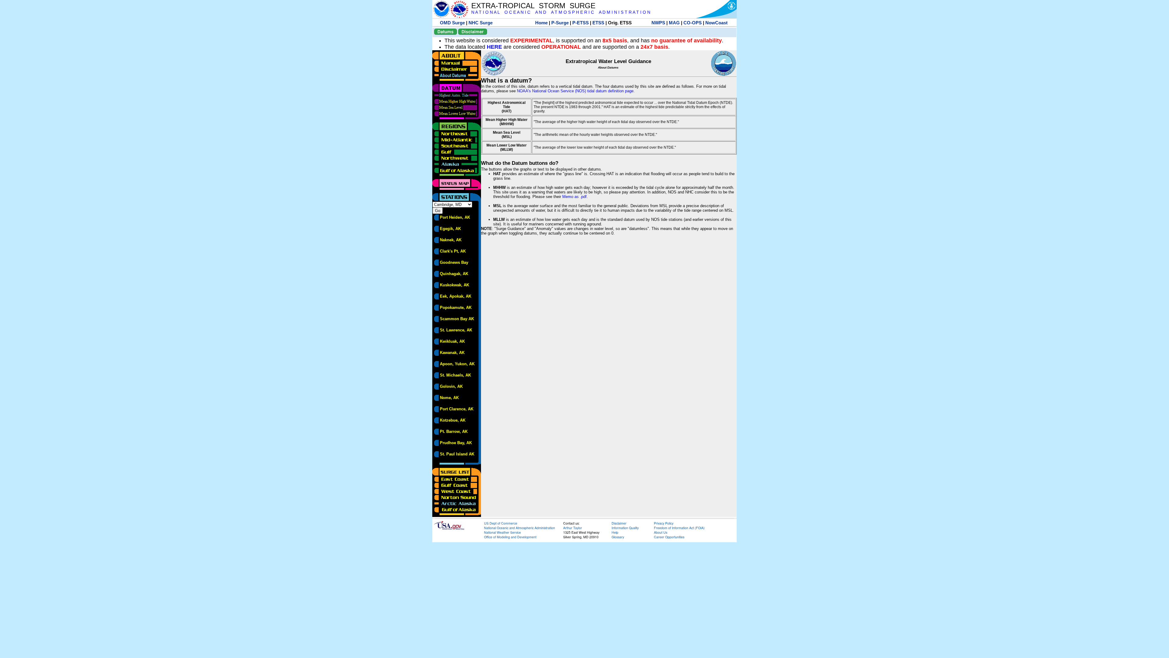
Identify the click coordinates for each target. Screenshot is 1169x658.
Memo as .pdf (574, 196)
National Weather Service (502, 532)
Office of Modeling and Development (510, 537)
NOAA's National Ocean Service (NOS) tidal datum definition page (575, 91)
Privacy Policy (663, 523)
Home (541, 22)
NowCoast (716, 22)
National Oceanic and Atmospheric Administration (519, 527)
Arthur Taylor (572, 527)
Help (615, 532)
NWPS (658, 22)
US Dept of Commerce (500, 523)
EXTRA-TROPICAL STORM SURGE (533, 6)
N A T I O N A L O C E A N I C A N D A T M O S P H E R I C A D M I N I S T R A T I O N (560, 12)
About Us (660, 532)
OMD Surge (452, 22)
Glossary (618, 537)
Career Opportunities (669, 537)
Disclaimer (473, 31)
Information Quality (625, 527)
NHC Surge (481, 22)
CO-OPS (692, 22)
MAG (674, 22)
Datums (445, 31)
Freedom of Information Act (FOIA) (679, 527)
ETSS (598, 22)
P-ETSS (580, 22)
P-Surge (560, 22)
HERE (494, 47)
